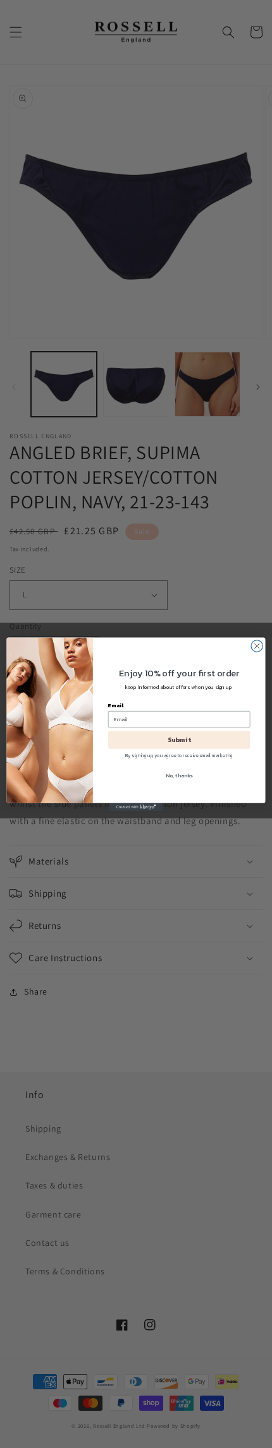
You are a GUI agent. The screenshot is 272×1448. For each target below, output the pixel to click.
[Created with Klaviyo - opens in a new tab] (136, 807)
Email (115, 705)
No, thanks (179, 775)
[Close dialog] (257, 645)
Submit (179, 739)
